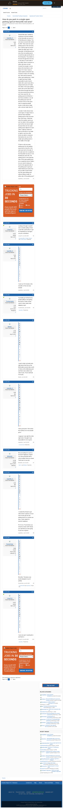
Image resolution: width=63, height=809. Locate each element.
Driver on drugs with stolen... (49, 763)
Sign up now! (51, 685)
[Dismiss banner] (54, 3)
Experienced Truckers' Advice (15, 23)
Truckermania (10, 301)
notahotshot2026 (44, 745)
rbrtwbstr (48, 723)
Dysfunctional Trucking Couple (53, 751)
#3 (32, 244)
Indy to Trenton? (51, 702)
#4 (32, 294)
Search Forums (6, 12)
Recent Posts (14, 12)
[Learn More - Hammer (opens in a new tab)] (31, 3)
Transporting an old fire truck (52, 722)
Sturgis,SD (13, 310)
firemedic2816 (22, 238)
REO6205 (9, 456)
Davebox (48, 700)
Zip (20, 186)
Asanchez (49, 740)
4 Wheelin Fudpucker (56, 771)
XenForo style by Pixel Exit (31, 804)
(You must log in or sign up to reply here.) (11, 677)
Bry (44, 764)
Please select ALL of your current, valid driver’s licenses (24, 201)
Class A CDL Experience (25, 192)
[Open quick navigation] (58, 16)
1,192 (14, 305)
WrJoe (46, 726)
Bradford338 (43, 749)
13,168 (14, 460)
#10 (32, 591)
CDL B (28, 205)
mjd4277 (48, 752)
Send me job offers (25, 210)
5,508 (14, 548)
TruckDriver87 (21, 585)
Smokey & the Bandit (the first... (50, 706)
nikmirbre (48, 720)
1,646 (14, 42)
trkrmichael (49, 717)
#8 (32, 472)
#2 (32, 223)
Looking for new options (50, 725)
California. (13, 465)
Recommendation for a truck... (53, 713)
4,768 (14, 330)
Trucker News (20, 792)
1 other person (24, 239)
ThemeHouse (40, 806)
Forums (5, 8)
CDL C (21, 207)
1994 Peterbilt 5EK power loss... (53, 738)
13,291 (14, 233)
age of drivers (50, 694)
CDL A (21, 205)
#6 (32, 381)
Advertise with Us (38, 792)
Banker (10, 326)
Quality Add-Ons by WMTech (31, 805)
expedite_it (29, 23)
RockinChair (9, 544)
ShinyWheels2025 (44, 761)
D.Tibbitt (26, 238)
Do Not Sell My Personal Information (31, 794)
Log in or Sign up (56, 6)
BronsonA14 (43, 768)
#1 (32, 31)
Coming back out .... (51, 716)
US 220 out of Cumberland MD (53, 719)
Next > (14, 27)
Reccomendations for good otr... (53, 698)
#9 (32, 537)
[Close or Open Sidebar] (56, 16)
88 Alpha (25, 465)
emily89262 (49, 696)
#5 (32, 320)
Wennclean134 (43, 711)
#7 (32, 449)
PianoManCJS (51, 703)
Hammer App (49, 792)
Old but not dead (55, 770)
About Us (11, 792)
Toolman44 (49, 714)
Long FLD (9, 229)
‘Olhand (30, 238)
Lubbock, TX (13, 553)
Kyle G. (20, 465)
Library (28, 792)
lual (44, 707)
